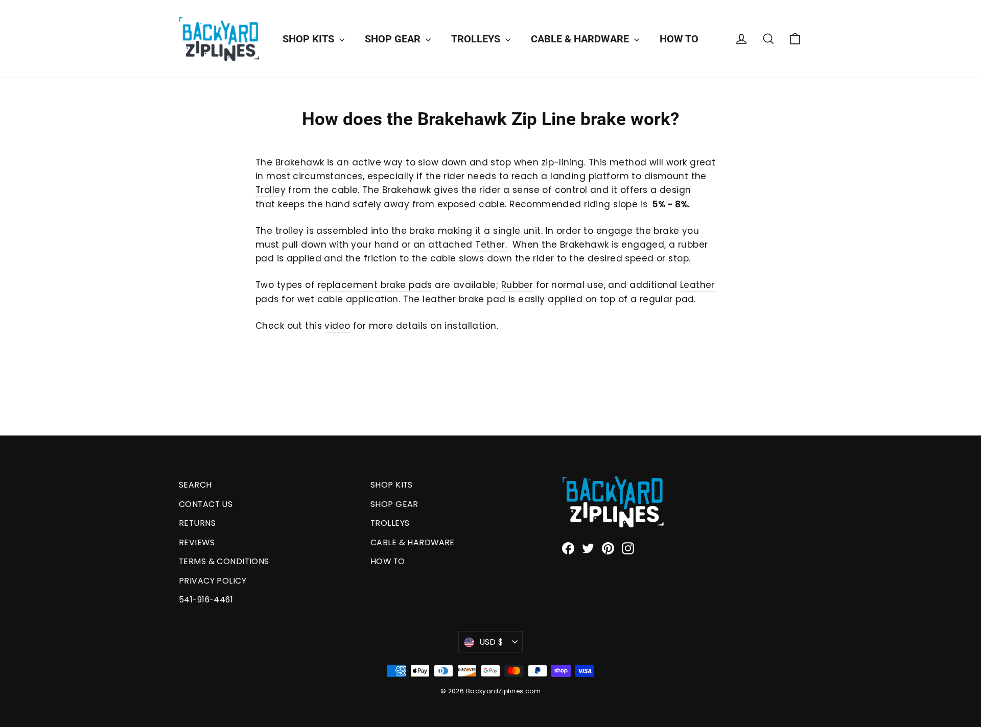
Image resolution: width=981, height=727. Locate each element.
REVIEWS (197, 542)
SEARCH (195, 485)
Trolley (270, 190)
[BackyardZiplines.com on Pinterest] (608, 548)
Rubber (517, 285)
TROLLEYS (477, 39)
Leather (697, 285)
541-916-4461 (206, 599)
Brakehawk (299, 162)
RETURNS (197, 523)
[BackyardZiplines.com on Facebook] (568, 548)
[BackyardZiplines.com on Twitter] (588, 548)
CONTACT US (205, 504)
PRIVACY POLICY (212, 581)
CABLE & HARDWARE (581, 39)
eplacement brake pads (376, 285)
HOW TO (679, 39)
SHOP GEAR (394, 39)
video (337, 326)
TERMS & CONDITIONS (224, 561)
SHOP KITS (310, 39)
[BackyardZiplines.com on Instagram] (628, 548)
